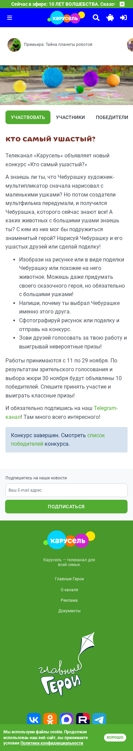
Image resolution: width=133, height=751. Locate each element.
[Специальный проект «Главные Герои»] (66, 664)
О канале (69, 589)
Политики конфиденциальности (51, 743)
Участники (70, 117)
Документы (69, 611)
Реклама (69, 600)
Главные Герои (69, 579)
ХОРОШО (115, 737)
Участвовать (28, 117)
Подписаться (66, 506)
